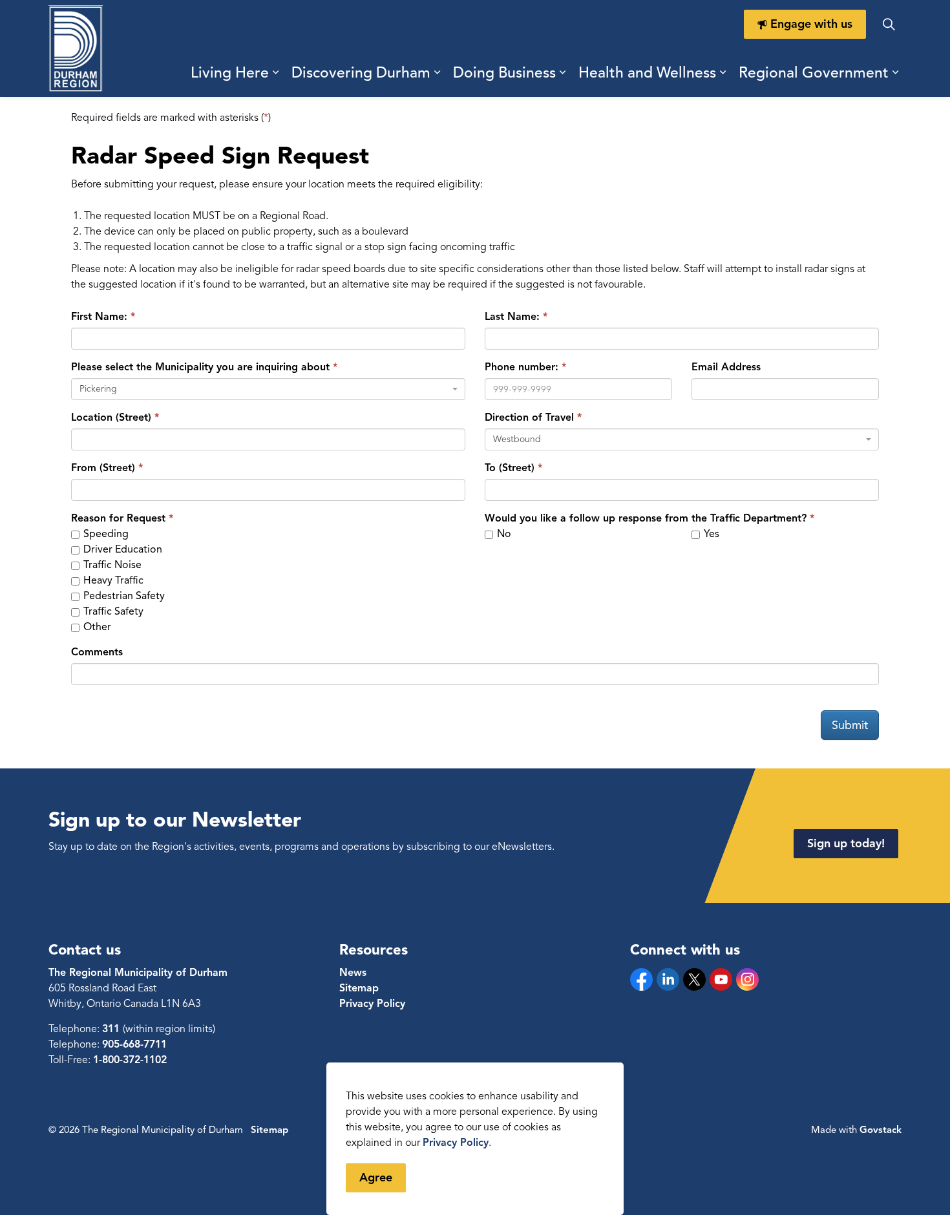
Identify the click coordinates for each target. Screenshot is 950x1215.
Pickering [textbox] (98, 388)
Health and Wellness (647, 72)
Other (96, 626)
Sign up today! (846, 843)
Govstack (881, 1130)
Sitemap (359, 988)
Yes (710, 533)
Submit (850, 725)
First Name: (99, 316)
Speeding (105, 533)
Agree (375, 1177)
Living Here (230, 72)
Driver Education (121, 549)
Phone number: (521, 367)
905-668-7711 (134, 1044)
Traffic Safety (112, 611)
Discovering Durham (360, 72)
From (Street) (103, 467)
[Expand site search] (889, 24)
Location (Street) (111, 417)
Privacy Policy (372, 1003)
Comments (97, 652)
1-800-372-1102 (130, 1059)
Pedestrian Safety (123, 595)
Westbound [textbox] (517, 439)
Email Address (726, 367)
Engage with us (811, 24)
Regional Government (814, 72)
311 (112, 1028)
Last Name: (512, 316)
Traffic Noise (111, 564)
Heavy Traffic (112, 580)
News (352, 972)
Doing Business (504, 72)
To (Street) (509, 467)
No (502, 533)
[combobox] (268, 389)
